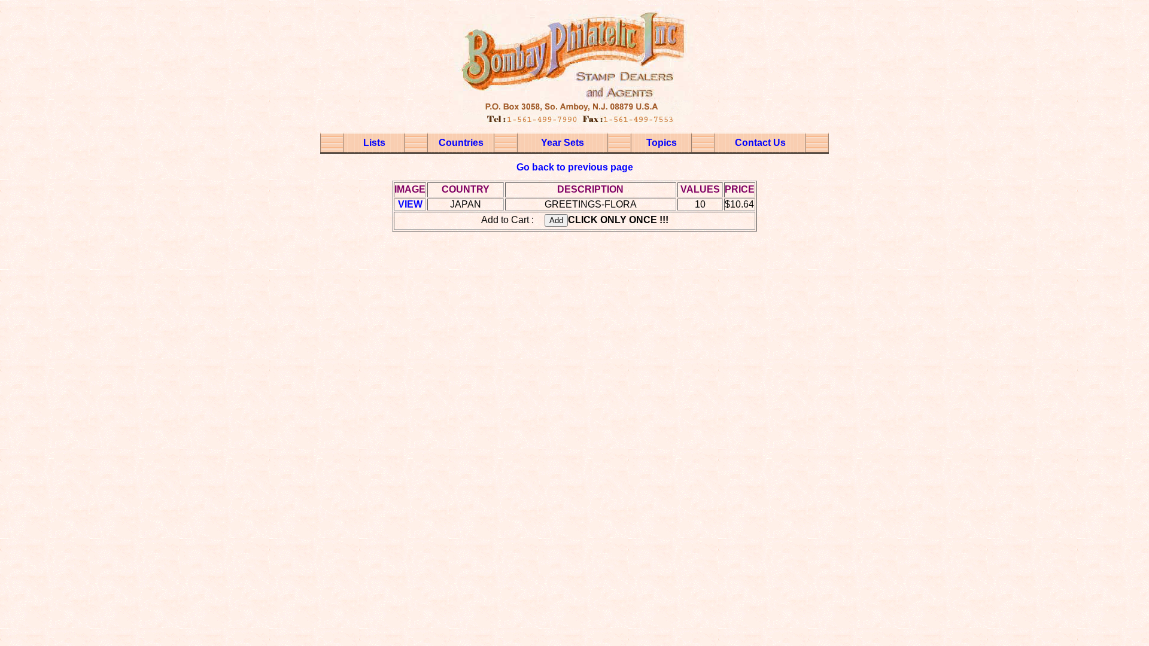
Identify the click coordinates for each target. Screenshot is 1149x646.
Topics (661, 143)
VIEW (410, 204)
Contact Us (760, 143)
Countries (461, 143)
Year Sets (562, 143)
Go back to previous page (574, 167)
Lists (374, 143)
